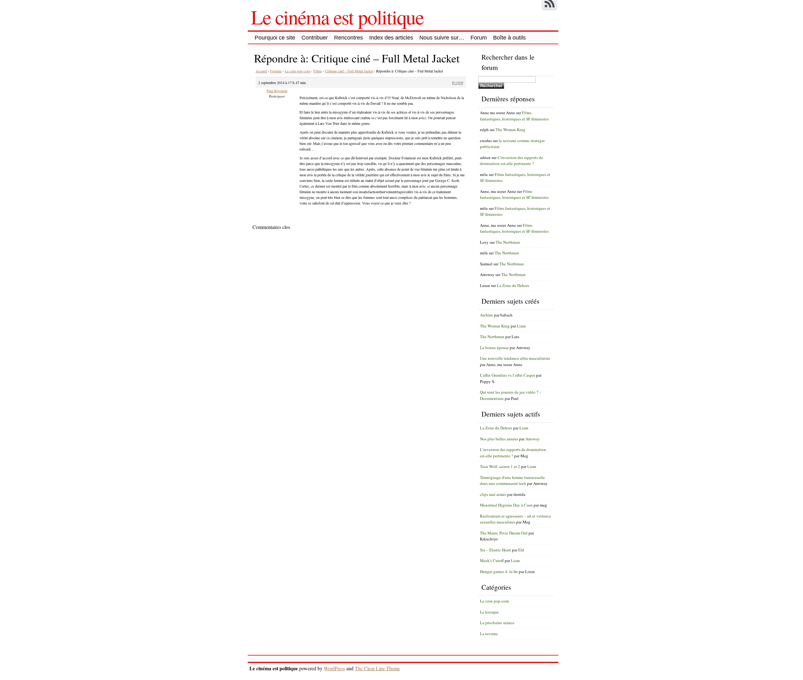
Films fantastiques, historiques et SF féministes (514, 116)
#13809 (457, 82)
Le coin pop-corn (297, 70)
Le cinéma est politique (337, 16)
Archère (486, 315)
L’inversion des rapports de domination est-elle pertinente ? (511, 161)
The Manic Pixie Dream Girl (504, 533)
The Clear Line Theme (377, 668)
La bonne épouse (494, 347)
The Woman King (510, 129)
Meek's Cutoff (492, 560)
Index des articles (391, 38)
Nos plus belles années (499, 439)
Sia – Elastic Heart (495, 550)
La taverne (489, 633)
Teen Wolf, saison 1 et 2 (500, 466)
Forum (479, 38)
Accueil (261, 70)
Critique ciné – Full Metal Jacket (349, 70)
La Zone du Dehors (513, 285)
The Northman (508, 242)
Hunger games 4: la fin (499, 571)
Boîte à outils (509, 38)
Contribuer (314, 38)
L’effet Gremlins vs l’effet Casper (507, 375)
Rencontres (348, 38)
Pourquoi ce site (275, 38)
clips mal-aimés (493, 494)
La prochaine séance (497, 622)
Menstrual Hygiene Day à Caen (506, 505)
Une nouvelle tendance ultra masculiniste (515, 358)
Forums (276, 70)
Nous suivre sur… (441, 38)
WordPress (334, 668)
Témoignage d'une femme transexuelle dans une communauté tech (512, 480)
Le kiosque (489, 612)
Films (317, 70)
